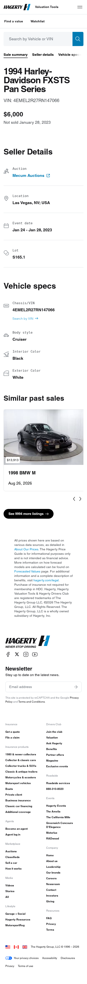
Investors (52, 895)
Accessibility (49, 958)
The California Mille (58, 817)
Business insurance (18, 800)
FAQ (49, 918)
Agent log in (12, 834)
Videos (9, 885)
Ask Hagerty (54, 743)
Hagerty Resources (17, 919)
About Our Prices (26, 549)
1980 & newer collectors (20, 754)
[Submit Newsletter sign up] (76, 687)
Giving (50, 901)
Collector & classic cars (20, 760)
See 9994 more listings (26, 514)
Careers (51, 878)
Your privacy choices (26, 958)
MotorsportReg (15, 925)
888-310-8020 (55, 788)
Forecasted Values (27, 571)
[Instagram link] (25, 654)
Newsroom (53, 884)
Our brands (53, 872)
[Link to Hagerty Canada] (16, 946)
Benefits (51, 749)
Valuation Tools (46, 7)
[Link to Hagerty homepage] (27, 642)
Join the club (54, 731)
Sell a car (11, 862)
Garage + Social (15, 913)
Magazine (52, 760)
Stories (9, 891)
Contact (51, 889)
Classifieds (12, 857)
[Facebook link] (8, 654)
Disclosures (68, 958)
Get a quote (12, 731)
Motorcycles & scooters (20, 777)
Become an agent (16, 828)
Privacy (51, 923)
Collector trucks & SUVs (20, 765)
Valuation (52, 737)
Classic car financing (18, 806)
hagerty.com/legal (46, 580)
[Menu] (80, 7)
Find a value (13, 21)
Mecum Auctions (28, 175)
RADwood (52, 838)
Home (50, 855)
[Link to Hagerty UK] (24, 946)
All (7, 896)
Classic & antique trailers (21, 771)
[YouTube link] (34, 654)
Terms (50, 929)
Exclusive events (57, 766)
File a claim (12, 737)
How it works (13, 868)
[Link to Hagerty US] (7, 946)
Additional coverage (18, 811)
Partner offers (55, 754)
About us (52, 861)
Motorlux (51, 832)
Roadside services (58, 783)
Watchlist (38, 21)
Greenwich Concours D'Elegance (59, 825)
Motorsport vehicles (18, 783)
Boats (9, 788)
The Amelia (53, 811)
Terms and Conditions (31, 701)
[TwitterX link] (16, 654)
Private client (13, 794)
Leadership (53, 866)
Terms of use (25, 966)
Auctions (11, 851)
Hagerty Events (56, 805)
